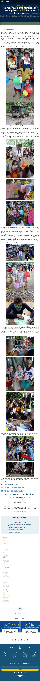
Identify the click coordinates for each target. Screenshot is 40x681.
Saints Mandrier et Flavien (6, 548)
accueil (2, 26)
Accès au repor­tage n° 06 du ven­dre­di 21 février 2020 (12, 490)
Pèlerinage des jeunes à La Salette (6, 580)
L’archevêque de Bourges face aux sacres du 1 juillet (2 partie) (6, 567)
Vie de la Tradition (8, 26)
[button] (39, 1)
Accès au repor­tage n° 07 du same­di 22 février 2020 (12, 491)
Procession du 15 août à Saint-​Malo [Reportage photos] (6, 556)
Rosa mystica (22, 618)
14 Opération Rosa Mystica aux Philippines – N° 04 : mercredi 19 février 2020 (30, 631)
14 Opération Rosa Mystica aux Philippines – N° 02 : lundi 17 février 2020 (9, 631)
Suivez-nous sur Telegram (9, 29)
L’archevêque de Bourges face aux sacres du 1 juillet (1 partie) (6, 591)
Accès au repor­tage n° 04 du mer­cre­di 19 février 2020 (12, 487)
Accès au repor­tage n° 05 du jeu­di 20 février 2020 (12, 488)
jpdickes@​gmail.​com (20, 503)
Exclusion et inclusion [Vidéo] (6, 538)
